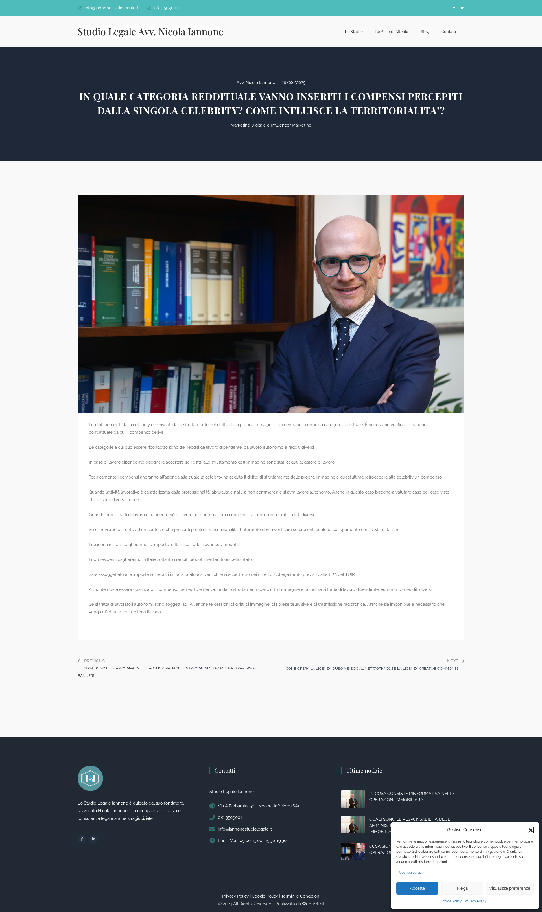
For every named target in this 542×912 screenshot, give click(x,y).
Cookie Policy (451, 901)
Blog (425, 31)
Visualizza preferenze (509, 888)
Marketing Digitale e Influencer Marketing (271, 125)
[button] (531, 829)
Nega (462, 888)
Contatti (448, 31)
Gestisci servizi (411, 872)
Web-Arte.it (313, 903)
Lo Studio (354, 31)
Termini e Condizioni (300, 896)
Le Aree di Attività (391, 31)
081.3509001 (166, 7)
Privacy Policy (476, 901)
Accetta (417, 888)
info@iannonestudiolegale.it (112, 7)
